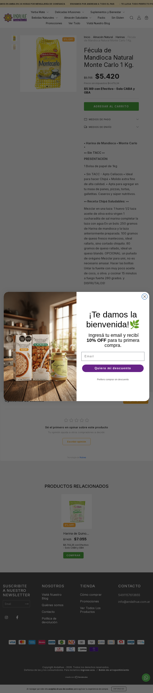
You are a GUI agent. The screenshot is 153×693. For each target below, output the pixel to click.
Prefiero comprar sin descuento (113, 379)
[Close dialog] (144, 296)
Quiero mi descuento (113, 368)
